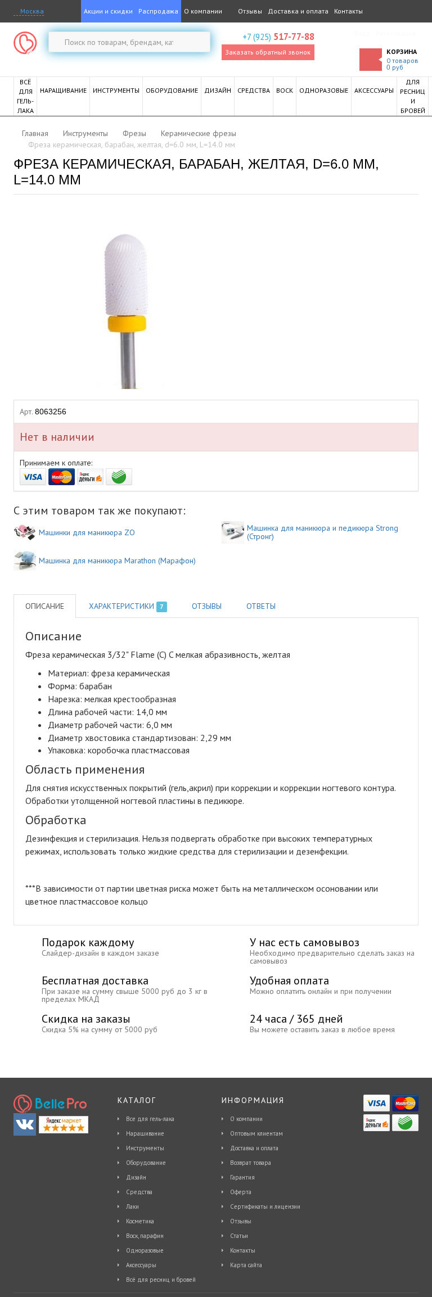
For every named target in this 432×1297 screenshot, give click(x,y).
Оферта (240, 1192)
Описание (44, 606)
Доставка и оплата (298, 11)
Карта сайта (246, 1265)
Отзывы (249, 11)
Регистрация (396, 33)
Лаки (132, 1206)
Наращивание (145, 1133)
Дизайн (136, 1177)
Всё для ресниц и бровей (161, 1280)
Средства (139, 1192)
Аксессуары (141, 1265)
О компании (203, 11)
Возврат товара (250, 1163)
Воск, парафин (145, 1236)
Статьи (239, 1236)
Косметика (140, 1221)
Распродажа (158, 11)
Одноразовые (145, 1250)
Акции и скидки (108, 11)
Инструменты (145, 1148)
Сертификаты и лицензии (265, 1206)
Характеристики (126, 606)
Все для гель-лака (150, 1119)
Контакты (348, 11)
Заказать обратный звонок (267, 52)
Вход (362, 33)
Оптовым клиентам (256, 1133)
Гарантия (242, 1177)
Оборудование (146, 1163)
